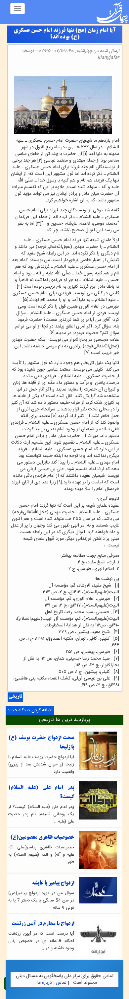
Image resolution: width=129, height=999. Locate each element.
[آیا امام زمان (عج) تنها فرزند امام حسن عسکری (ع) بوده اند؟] (117, 69)
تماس (61, 983)
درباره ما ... (42, 983)
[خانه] (112, 12)
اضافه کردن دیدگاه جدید (30, 710)
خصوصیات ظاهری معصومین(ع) (42, 837)
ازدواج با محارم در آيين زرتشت (43, 924)
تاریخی (15, 696)
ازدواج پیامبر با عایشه (53, 883)
